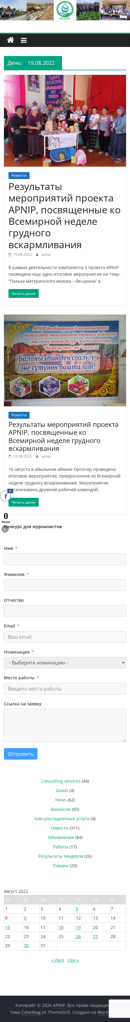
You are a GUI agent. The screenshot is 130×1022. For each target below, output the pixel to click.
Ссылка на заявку (22, 704)
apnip (45, 254)
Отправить (21, 754)
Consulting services (60, 781)
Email (9, 626)
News (61, 800)
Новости (19, 175)
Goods (62, 790)
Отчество (14, 600)
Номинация (17, 652)
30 (26, 945)
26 (78, 936)
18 (61, 927)
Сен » (73, 960)
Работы (60, 847)
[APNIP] (65, 3)
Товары (61, 865)
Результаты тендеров (60, 856)
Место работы (19, 678)
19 (78, 927)
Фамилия (14, 574)
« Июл (57, 960)
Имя (8, 548)
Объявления (61, 837)
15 (7, 927)
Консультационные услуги (61, 818)
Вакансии (61, 809)
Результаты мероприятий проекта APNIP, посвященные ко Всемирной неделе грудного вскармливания (64, 215)
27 (95, 936)
